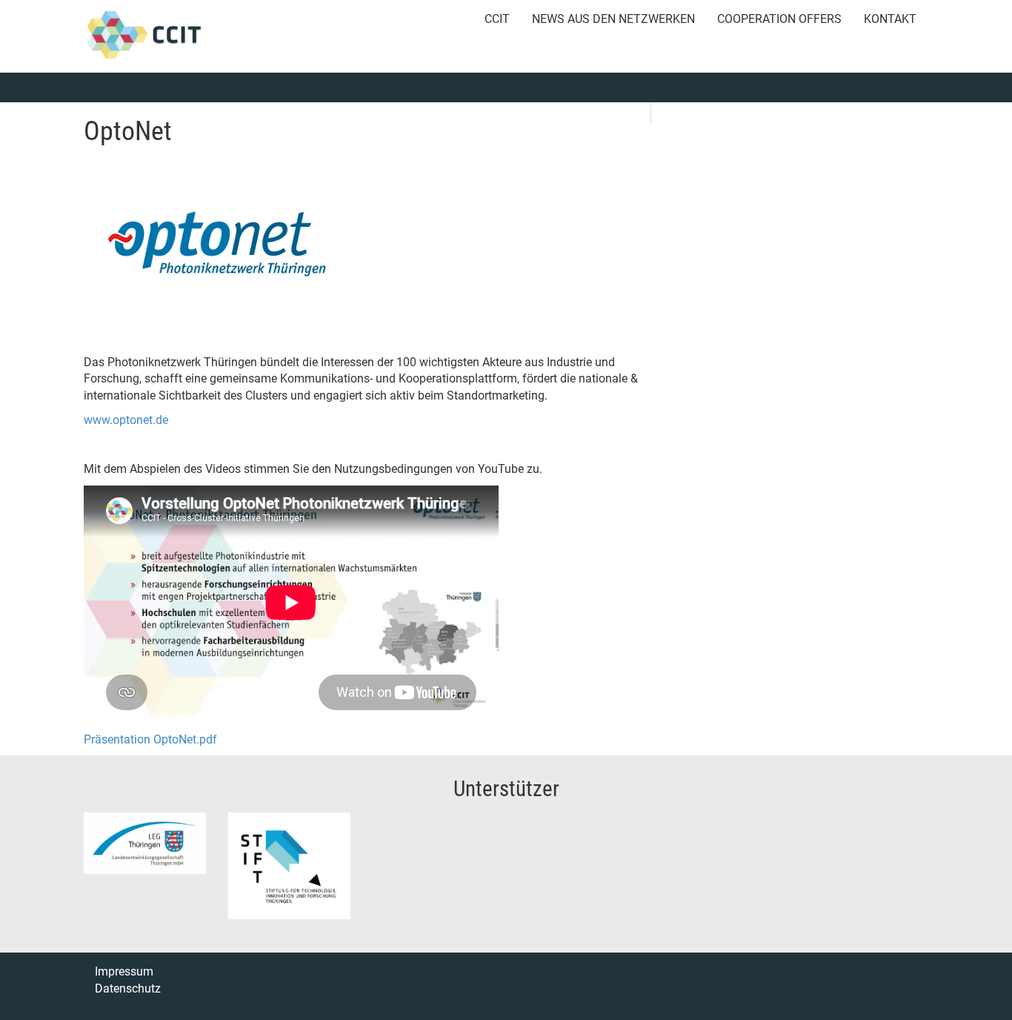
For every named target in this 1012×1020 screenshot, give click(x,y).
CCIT (497, 19)
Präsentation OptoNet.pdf (150, 739)
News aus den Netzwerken (613, 19)
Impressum (124, 971)
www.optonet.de (126, 420)
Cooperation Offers (779, 19)
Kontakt (890, 19)
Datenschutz (128, 988)
